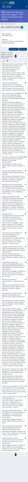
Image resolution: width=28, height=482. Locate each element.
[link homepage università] (7, 7)
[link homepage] (8, 3)
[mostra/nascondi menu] (26, 6)
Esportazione (13, 49)
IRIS (2, 24)
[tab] (4, 60)
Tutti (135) (22, 49)
